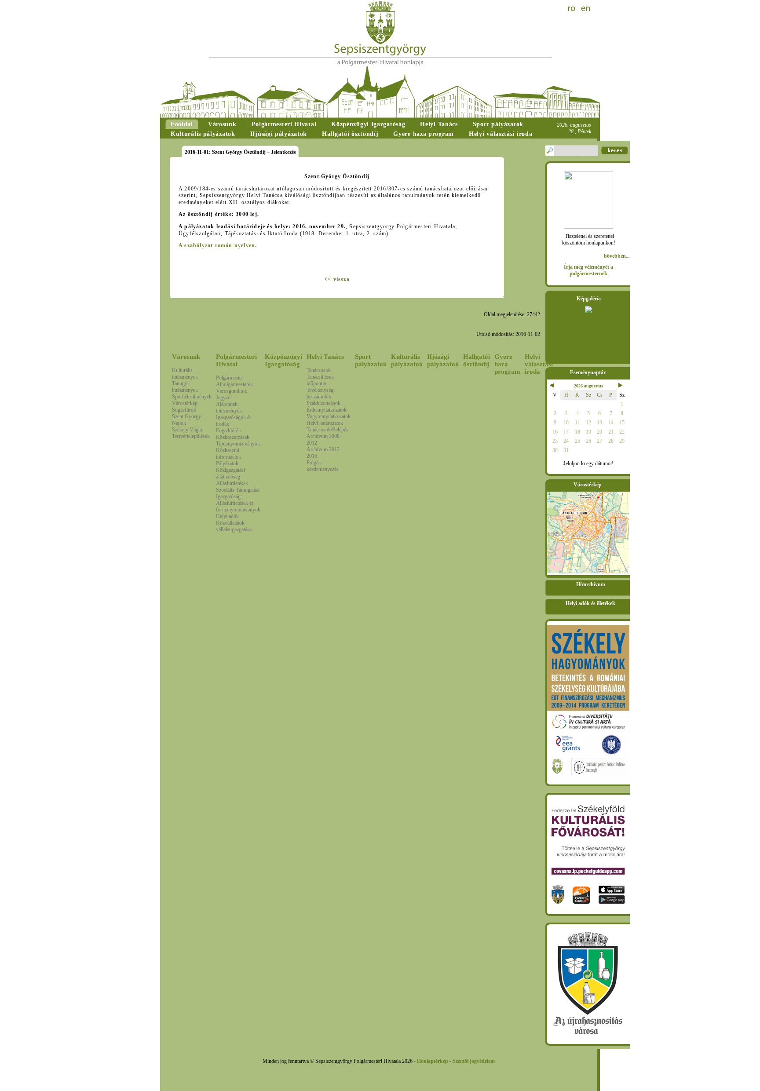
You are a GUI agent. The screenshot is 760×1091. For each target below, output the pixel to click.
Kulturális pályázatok (407, 360)
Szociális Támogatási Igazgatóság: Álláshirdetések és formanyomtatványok (238, 500)
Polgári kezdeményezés (323, 466)
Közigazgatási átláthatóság (230, 473)
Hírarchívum (590, 584)
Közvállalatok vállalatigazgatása (234, 526)
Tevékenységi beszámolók (321, 393)
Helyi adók (227, 516)
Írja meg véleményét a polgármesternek (588, 270)
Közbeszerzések (232, 437)
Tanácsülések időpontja (320, 380)
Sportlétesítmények (192, 397)
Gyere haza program (507, 364)
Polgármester (229, 378)
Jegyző (223, 397)
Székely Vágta (187, 430)
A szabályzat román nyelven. (218, 245)
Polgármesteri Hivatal (236, 360)
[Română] (572, 8)
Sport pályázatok (371, 360)
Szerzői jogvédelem (474, 1061)
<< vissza (337, 279)
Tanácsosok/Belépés (327, 430)
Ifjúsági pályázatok (443, 360)
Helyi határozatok (325, 423)
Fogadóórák (228, 430)
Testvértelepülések (191, 436)
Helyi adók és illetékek (590, 603)
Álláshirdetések (232, 483)
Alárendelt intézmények (229, 407)
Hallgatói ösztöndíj (476, 360)
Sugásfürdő (184, 410)
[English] (585, 8)
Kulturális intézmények (185, 373)
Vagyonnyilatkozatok (329, 416)
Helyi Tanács (325, 356)
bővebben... (617, 256)
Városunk (186, 356)
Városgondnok (231, 391)
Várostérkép (184, 403)
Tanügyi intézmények (185, 386)
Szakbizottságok (323, 403)
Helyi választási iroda (539, 364)
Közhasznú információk (228, 453)
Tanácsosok (319, 370)
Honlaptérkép (432, 1061)
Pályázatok (227, 463)
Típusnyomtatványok (238, 444)
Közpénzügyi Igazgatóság (283, 360)
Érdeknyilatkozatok (327, 410)
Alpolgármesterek (234, 384)
